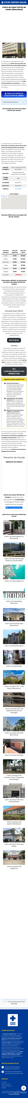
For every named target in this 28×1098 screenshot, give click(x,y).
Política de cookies (6, 1084)
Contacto (4, 1087)
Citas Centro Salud (15, 2)
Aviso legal (4, 1082)
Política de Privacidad (6, 1086)
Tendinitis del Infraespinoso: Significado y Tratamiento (12, 1068)
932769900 (18, 189)
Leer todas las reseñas (15, 507)
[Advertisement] (14, 26)
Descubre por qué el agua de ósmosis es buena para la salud (14, 1072)
